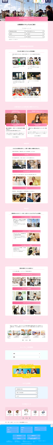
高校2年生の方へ (19, 435)
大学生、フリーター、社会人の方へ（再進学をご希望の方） (33, 438)
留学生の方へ (19, 438)
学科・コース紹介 (10, 422)
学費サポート (36, 427)
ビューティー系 (16, 422)
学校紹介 (22, 429)
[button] (23, 340)
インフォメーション (37, 429)
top (5, 422)
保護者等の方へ (34, 435)
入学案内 (8, 429)
